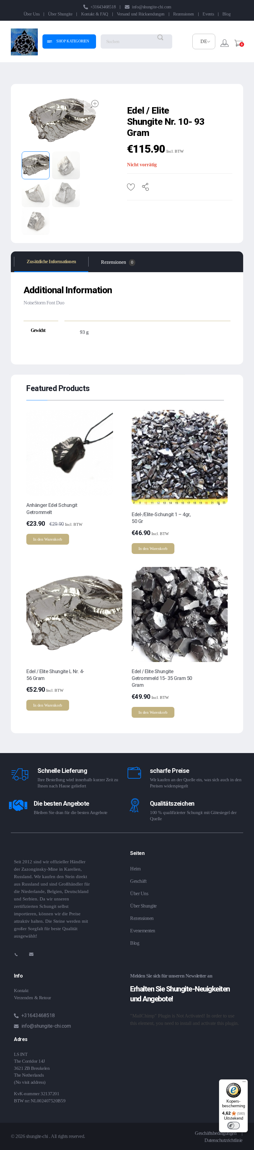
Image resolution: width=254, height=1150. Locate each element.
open (94, 104)
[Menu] (244, 1083)
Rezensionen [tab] (117, 262)
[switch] (233, 1125)
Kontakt (21, 990)
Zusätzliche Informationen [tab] (51, 261)
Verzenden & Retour (32, 997)
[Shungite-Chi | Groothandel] (24, 41)
